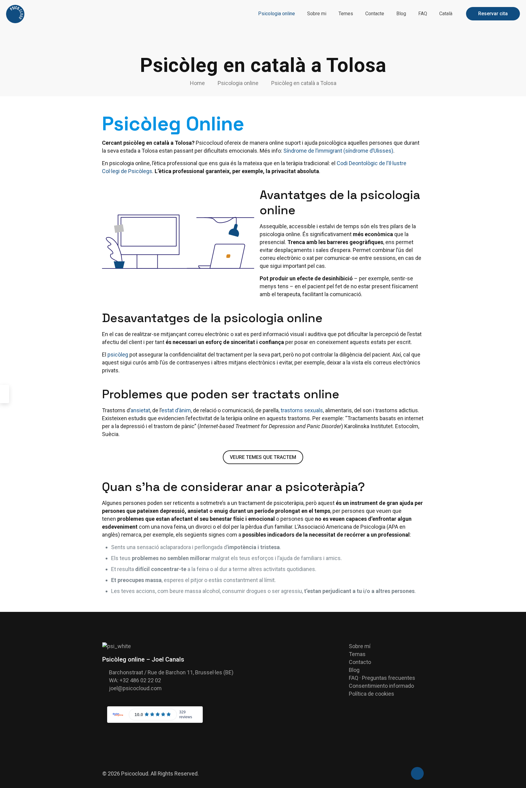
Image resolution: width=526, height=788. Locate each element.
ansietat (140, 410)
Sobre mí (359, 646)
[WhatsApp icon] (402, 774)
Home (197, 83)
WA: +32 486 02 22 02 (135, 680)
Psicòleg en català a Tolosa (303, 83)
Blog (354, 670)
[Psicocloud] (15, 13)
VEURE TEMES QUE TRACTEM (263, 457)
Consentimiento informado (381, 686)
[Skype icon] (396, 774)
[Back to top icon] (417, 773)
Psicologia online (238, 83)
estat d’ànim (176, 410)
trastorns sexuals (302, 410)
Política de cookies (371, 693)
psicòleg (117, 354)
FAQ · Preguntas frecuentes (382, 678)
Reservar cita (493, 13)
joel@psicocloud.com (135, 688)
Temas (357, 654)
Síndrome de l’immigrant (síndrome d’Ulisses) (338, 150)
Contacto (360, 662)
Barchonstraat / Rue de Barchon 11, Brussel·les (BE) (171, 672)
